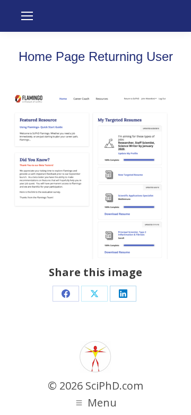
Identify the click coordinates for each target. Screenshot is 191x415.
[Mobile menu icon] (27, 16)
